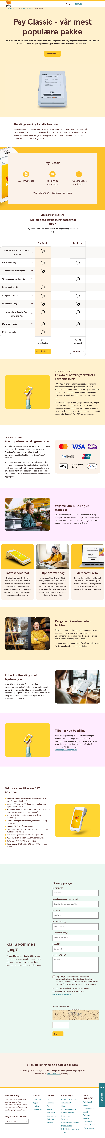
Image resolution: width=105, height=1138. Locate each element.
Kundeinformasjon (67, 1113)
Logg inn (78, 4)
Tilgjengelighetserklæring (70, 1122)
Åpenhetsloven (66, 1126)
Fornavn (55, 910)
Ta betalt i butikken (27, 8)
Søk (65, 4)
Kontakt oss (51, 54)
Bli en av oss (51, 1116)
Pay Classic (41, 351)
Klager (63, 1106)
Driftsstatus (65, 1103)
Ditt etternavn (57, 921)
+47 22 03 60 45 (53, 1074)
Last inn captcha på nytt (75, 1009)
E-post (55, 944)
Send (56, 1034)
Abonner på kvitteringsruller (66, 750)
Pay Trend (76, 351)
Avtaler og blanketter (68, 1100)
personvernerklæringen (60, 994)
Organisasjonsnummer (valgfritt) (65, 899)
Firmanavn (56, 888)
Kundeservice (37, 1109)
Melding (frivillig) (59, 955)
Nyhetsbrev (51, 1113)
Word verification (59, 1006)
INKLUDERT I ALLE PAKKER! (63, 371)
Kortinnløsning (88, 1128)
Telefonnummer (59, 933)
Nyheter (49, 1109)
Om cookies (65, 1116)
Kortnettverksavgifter (68, 1109)
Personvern (65, 1119)
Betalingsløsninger (12, 8)
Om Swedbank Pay (50, 1103)
